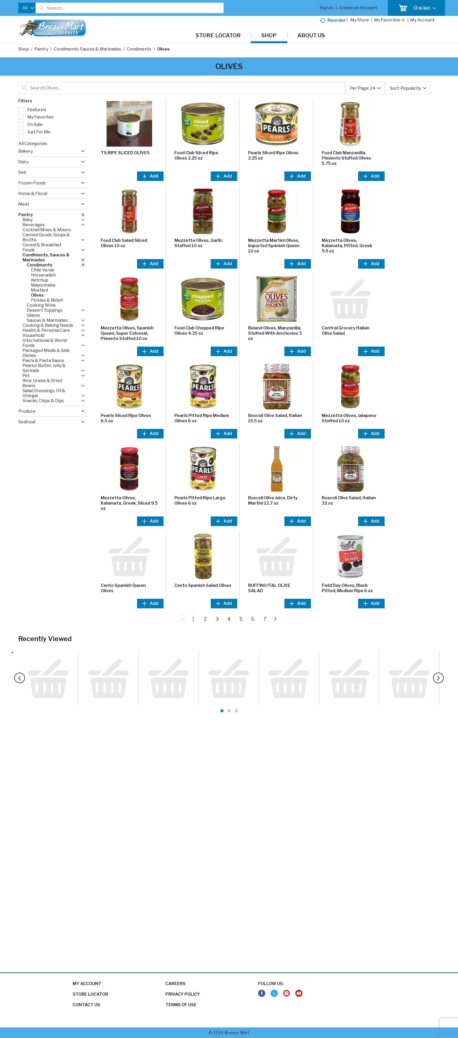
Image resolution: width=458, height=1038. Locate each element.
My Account (87, 983)
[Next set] (275, 619)
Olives (163, 49)
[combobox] (27, 8)
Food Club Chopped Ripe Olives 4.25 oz (199, 330)
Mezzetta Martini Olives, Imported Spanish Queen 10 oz (274, 245)
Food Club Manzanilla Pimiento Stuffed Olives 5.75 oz (346, 158)
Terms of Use (181, 1004)
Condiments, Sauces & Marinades (87, 49)
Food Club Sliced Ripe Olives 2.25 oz (196, 155)
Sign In (326, 7)
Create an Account (358, 7)
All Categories (32, 143)
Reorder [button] (337, 20)
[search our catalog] (41, 8)
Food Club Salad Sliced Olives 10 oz (124, 243)
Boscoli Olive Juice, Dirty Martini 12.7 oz (273, 500)
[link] (261, 993)
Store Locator (90, 994)
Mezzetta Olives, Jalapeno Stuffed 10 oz (349, 418)
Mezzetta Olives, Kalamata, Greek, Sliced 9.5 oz (129, 503)
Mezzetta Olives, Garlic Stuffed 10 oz (198, 243)
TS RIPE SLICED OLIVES (125, 152)
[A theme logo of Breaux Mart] (52, 30)
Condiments (139, 49)
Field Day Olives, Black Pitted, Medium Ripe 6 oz (347, 588)
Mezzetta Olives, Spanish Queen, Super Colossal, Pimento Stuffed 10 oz (127, 333)
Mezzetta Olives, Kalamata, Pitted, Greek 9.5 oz (347, 245)
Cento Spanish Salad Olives (202, 585)
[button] (81, 151)
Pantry (41, 49)
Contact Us (86, 1004)
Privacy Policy (182, 994)
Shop (23, 49)
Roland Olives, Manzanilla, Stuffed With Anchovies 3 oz (275, 333)
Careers (175, 983)
